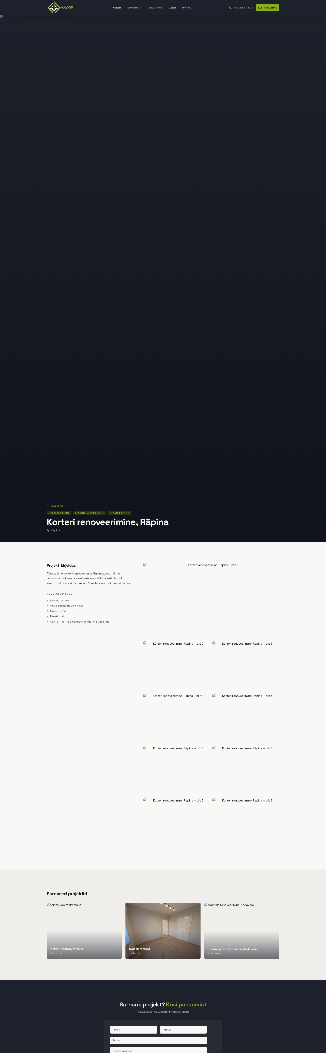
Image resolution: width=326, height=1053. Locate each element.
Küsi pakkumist (267, 7)
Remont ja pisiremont (89, 513)
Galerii (172, 7)
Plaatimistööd (119, 513)
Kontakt (187, 7)
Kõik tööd (57, 506)
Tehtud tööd (155, 7)
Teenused (132, 7)
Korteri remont (59, 513)
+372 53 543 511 (243, 7)
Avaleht (116, 7)
